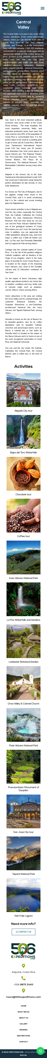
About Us (23, 1018)
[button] (42, 8)
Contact (23, 1042)
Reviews (23, 1030)
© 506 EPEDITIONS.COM (12, 1052)
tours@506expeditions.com (23, 997)
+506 (23, 984)
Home (23, 1006)
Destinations (23, 1036)
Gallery (23, 1024)
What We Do (24, 1012)
